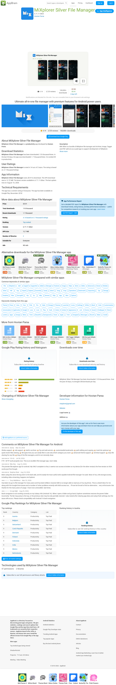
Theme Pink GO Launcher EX (73, 267)
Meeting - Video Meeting (18, 660)
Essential (38, 290)
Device (87, 310)
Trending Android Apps (50, 634)
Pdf (11, 290)
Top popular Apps (48, 639)
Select (52, 290)
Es (34, 295)
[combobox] (56, 3)
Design (18, 315)
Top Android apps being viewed (20, 646)
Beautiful (38, 315)
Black (93, 305)
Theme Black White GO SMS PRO (41, 267)
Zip (99, 290)
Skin (66, 295)
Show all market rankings (13, 559)
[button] (87, 412)
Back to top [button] (111, 666)
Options (73, 295)
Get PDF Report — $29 (70, 213)
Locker (5, 315)
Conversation (7, 310)
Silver (4, 290)
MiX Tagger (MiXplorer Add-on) (73, 337)
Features (56, 286)
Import (24, 290)
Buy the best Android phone (51, 643)
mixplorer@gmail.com (67, 404)
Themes (57, 305)
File (5, 286)
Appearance (72, 310)
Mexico (14, 549)
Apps (73, 3)
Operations (72, 290)
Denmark (15, 533)
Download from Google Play (59, 136)
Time (31, 315)
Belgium (15, 520)
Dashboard (89, 3)
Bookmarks (82, 290)
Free (24, 305)
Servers (47, 295)
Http (40, 295)
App (60, 295)
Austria (15, 516)
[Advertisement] (58, 36)
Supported (34, 286)
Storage (105, 290)
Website (62, 408)
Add (19, 286)
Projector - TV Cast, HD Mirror (19, 655)
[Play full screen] (83, 81)
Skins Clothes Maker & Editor (57, 267)
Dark (50, 310)
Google (24, 310)
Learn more (101, 209)
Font (68, 315)
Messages (84, 315)
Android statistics (48, 625)
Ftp (28, 295)
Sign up (100, 3)
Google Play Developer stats (52, 629)
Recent (92, 315)
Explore (30, 290)
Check (109, 310)
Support (26, 286)
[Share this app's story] (76, 81)
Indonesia (15, 541)
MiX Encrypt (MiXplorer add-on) (88, 337)
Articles (78, 643)
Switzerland (16, 525)
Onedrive (5, 295)
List (81, 310)
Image (64, 286)
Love (31, 310)
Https (70, 286)
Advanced (90, 286)
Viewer (98, 286)
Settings (80, 305)
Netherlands (16, 553)
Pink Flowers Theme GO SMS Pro (93, 683)
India (14, 545)
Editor (83, 286)
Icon (37, 310)
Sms (17, 305)
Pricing (80, 3)
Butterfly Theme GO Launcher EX (104, 267)
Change (50, 305)
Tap (17, 290)
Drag (58, 290)
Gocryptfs (20, 295)
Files (12, 295)
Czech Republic (17, 529)
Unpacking (91, 290)
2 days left (73, 94)
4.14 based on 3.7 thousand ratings (35, 218)
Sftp (54, 295)
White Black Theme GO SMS (25, 267)
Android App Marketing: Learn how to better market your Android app (90, 654)
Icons (73, 305)
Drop (64, 290)
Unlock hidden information (29, 368)
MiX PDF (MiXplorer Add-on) (41, 337)
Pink (30, 305)
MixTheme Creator (9, 267)
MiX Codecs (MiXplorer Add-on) (25, 337)
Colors (57, 310)
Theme (5, 305)
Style (43, 305)
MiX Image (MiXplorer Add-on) (57, 337)
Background (47, 315)
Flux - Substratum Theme (88, 267)
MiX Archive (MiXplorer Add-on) (9, 337)
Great (55, 315)
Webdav (105, 286)
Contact (64, 310)
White (87, 305)
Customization (108, 305)
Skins (77, 286)
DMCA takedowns (82, 639)
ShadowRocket (15, 650)
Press (11, 305)
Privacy (78, 629)
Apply (61, 315)
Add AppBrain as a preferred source (15, 437)
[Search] (66, 3)
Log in (111, 3)
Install (105, 315)
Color (100, 305)
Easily (45, 290)
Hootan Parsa (21, 322)
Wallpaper (101, 310)
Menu (24, 315)
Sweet (94, 310)
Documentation (81, 634)
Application (16, 310)
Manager (49, 286)
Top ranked (27, 222)
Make (98, 315)
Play (44, 310)
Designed (75, 315)
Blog (77, 648)
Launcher (66, 305)
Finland (15, 537)
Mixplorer (12, 286)
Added (42, 286)
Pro (37, 305)
